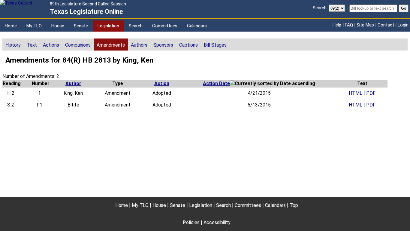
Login (403, 25)
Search (136, 26)
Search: (320, 8)
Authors (139, 45)
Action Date (216, 83)
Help (337, 25)
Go (403, 8)
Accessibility (217, 222)
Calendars (197, 26)
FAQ (349, 25)
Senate (81, 26)
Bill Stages (215, 45)
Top (294, 205)
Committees (164, 26)
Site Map (365, 25)
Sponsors (163, 45)
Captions (188, 45)
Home (11, 26)
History (13, 45)
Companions (78, 45)
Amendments (111, 45)
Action (161, 83)
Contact (386, 25)
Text (32, 45)
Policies (191, 222)
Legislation (108, 26)
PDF (370, 93)
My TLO (34, 26)
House (57, 26)
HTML (355, 93)
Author (73, 83)
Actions (51, 45)
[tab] (13, 44)
